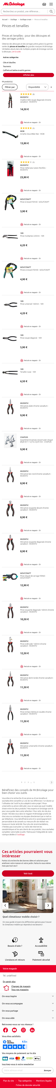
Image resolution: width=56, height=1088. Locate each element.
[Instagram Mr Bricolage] (24, 1030)
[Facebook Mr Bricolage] (6, 1030)
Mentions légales (44, 1081)
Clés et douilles (9, 63)
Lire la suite (16, 52)
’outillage (21, 835)
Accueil (5, 19)
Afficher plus (28, 75)
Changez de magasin (20, 986)
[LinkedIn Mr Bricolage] (33, 1030)
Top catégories (25, 1081)
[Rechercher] (51, 11)
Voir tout (28, 873)
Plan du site (8, 1081)
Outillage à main (26, 19)
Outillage (13, 19)
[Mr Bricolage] (13, 3)
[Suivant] (51, 782)
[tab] (28, 57)
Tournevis (7, 66)
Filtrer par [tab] (10, 87)
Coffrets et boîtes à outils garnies (16, 70)
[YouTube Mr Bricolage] (15, 1030)
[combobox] (28, 11)
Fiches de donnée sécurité (28, 1085)
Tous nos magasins (20, 989)
